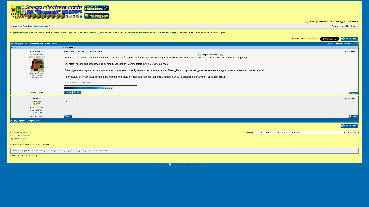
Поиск (311, 22)
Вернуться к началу (58, 151)
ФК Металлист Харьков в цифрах (37, 151)
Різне (56, 32)
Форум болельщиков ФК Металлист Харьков (31, 32)
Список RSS (103, 151)
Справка (354, 22)
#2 (356, 98)
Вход (30, 26)
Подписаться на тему (22, 138)
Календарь (341, 22)
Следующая (32, 120)
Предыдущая (19, 120)
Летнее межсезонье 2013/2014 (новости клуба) (156, 32)
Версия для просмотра (22, 132)
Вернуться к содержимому (76, 151)
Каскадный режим (335, 43)
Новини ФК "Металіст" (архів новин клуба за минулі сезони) (106, 32)
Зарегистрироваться (41, 26)
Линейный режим (351, 43)
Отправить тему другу (22, 135)
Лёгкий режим (92, 151)
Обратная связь (18, 151)
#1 (356, 51)
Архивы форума (68, 32)
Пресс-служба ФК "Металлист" (78, 82)
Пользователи (325, 22)
